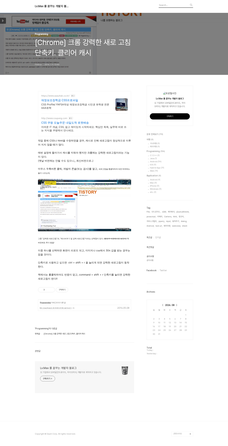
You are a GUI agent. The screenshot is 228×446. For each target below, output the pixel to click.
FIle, (148, 212)
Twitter (163, 270)
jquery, (162, 221)
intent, (185, 226)
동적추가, (176, 221)
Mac (153, 183)
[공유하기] (47, 289)
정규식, (181, 216)
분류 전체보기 (155, 134)
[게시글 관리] (51, 289)
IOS (153, 164)
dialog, (184, 221)
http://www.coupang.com (54, 118)
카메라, (160, 216)
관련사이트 (177, 434)
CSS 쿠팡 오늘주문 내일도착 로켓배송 (65, 122)
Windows (155, 189)
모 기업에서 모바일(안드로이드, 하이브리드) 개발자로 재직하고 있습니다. (71, 372)
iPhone (154, 186)
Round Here (179, 429)
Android (155, 161)
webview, (176, 226)
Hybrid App (157, 168)
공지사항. (150, 260)
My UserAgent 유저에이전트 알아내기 (56, 308)
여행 (150, 139)
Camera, (168, 216)
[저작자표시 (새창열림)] (69, 290)
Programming (45, 302)
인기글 (158, 237)
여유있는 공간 (179, 424)
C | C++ (155, 155)
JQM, (164, 212)
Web (154, 171)
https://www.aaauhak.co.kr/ (55, 95)
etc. (153, 192)
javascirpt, (151, 216)
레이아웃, (167, 226)
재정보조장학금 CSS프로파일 (59, 100)
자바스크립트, (152, 221)
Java (153, 158)
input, (168, 221)
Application (154, 175)
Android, (150, 226)
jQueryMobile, (182, 212)
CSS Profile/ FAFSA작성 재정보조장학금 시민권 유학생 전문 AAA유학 (75, 106)
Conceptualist (180, 419)
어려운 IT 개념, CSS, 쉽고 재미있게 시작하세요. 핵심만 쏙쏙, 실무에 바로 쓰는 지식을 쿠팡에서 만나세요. (83, 128)
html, (175, 216)
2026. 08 (169, 305)
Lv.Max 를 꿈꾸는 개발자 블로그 (52, 6)
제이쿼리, (171, 212)
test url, (159, 226)
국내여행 (155, 143)
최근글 (149, 237)
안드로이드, (156, 212)
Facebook (151, 270)
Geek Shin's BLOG (182, 414)
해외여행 (155, 146)
